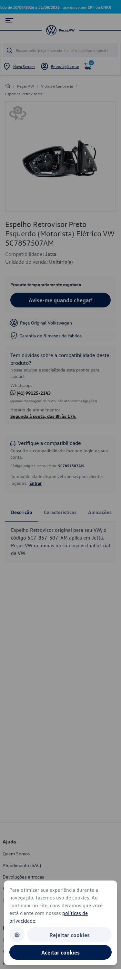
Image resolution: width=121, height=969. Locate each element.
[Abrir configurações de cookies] (17, 934)
